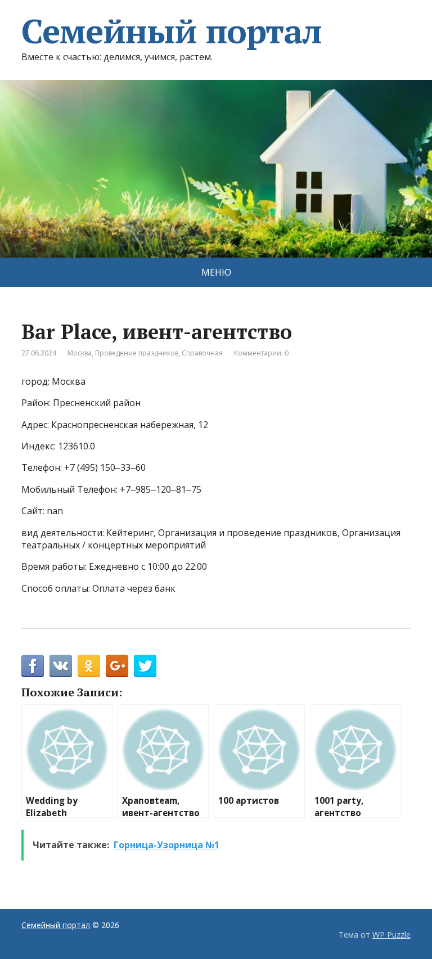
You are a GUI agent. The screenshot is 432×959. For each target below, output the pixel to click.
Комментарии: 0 (261, 353)
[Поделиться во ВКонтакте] (61, 666)
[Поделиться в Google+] (117, 666)
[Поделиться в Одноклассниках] (89, 666)
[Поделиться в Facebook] (32, 666)
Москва (80, 353)
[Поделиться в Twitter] (145, 666)
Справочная (202, 353)
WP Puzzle (391, 934)
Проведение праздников (136, 353)
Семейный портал (171, 31)
